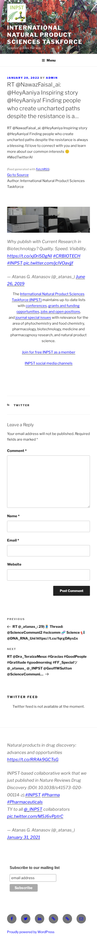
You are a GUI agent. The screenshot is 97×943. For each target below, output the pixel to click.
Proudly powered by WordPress (30, 932)
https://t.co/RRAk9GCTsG (32, 759)
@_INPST (33, 809)
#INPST (15, 263)
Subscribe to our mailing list (35, 868)
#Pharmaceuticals (25, 801)
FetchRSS (42, 169)
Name (13, 516)
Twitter (22, 405)
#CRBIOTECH (66, 255)
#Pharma (51, 794)
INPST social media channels (49, 363)
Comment (17, 451)
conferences (36, 306)
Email (13, 540)
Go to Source (18, 175)
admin (52, 77)
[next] (84, 219)
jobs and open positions (60, 312)
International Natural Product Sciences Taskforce (44, 34)
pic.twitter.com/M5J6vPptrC (35, 816)
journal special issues (33, 317)
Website (14, 564)
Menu (51, 60)
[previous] (13, 219)
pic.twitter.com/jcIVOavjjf (48, 263)
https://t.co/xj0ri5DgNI (29, 255)
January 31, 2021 (23, 837)
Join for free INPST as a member (48, 352)
